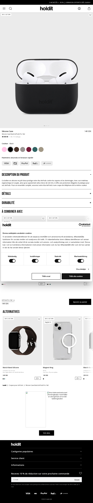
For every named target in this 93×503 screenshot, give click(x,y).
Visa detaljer (81, 269)
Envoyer (77, 480)
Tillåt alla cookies (76, 276)
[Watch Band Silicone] (22, 340)
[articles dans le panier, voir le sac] (89, 8)
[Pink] (4, 149)
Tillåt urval (46, 276)
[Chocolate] (16, 149)
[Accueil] (4, 385)
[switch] (35, 261)
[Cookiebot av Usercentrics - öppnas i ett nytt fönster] (80, 225)
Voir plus (46, 433)
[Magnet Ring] (62, 340)
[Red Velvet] (28, 149)
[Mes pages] (79, 8)
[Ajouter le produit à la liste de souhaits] (90, 15)
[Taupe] (22, 149)
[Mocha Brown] (41, 149)
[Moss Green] (34, 149)
